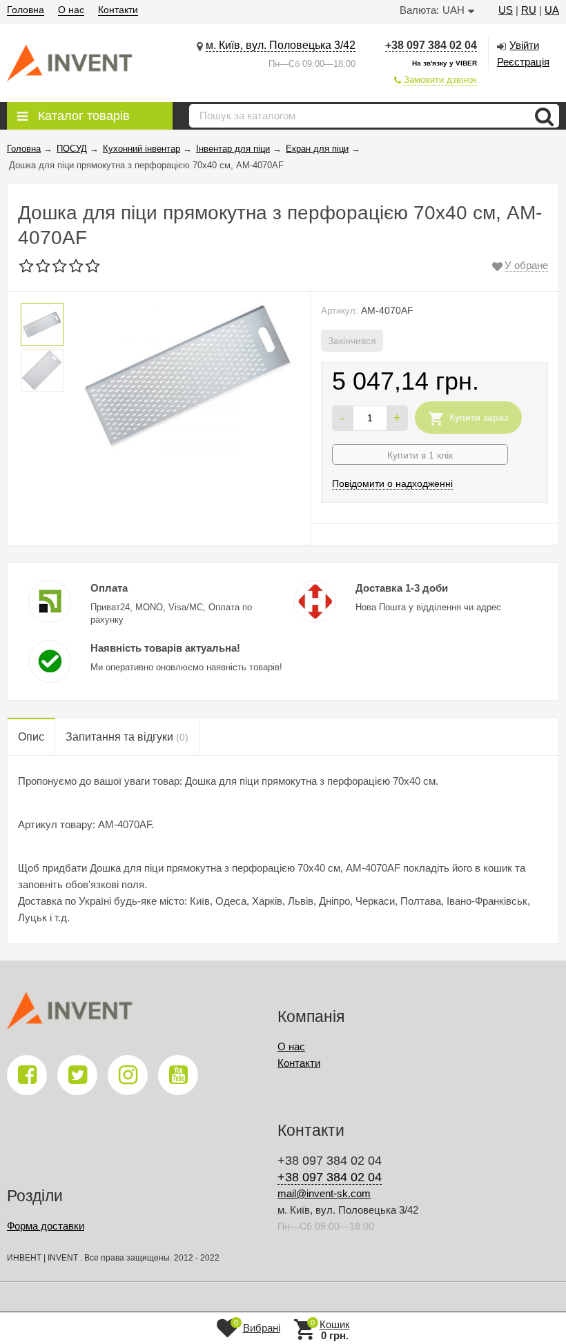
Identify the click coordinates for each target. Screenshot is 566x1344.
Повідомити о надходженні (392, 483)
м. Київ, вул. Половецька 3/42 (280, 45)
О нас (71, 9)
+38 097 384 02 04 (431, 45)
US (505, 10)
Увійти (524, 45)
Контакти (118, 9)
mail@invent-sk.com (324, 1193)
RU (528, 10)
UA (552, 10)
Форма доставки (45, 1226)
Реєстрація (523, 62)
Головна (25, 9)
